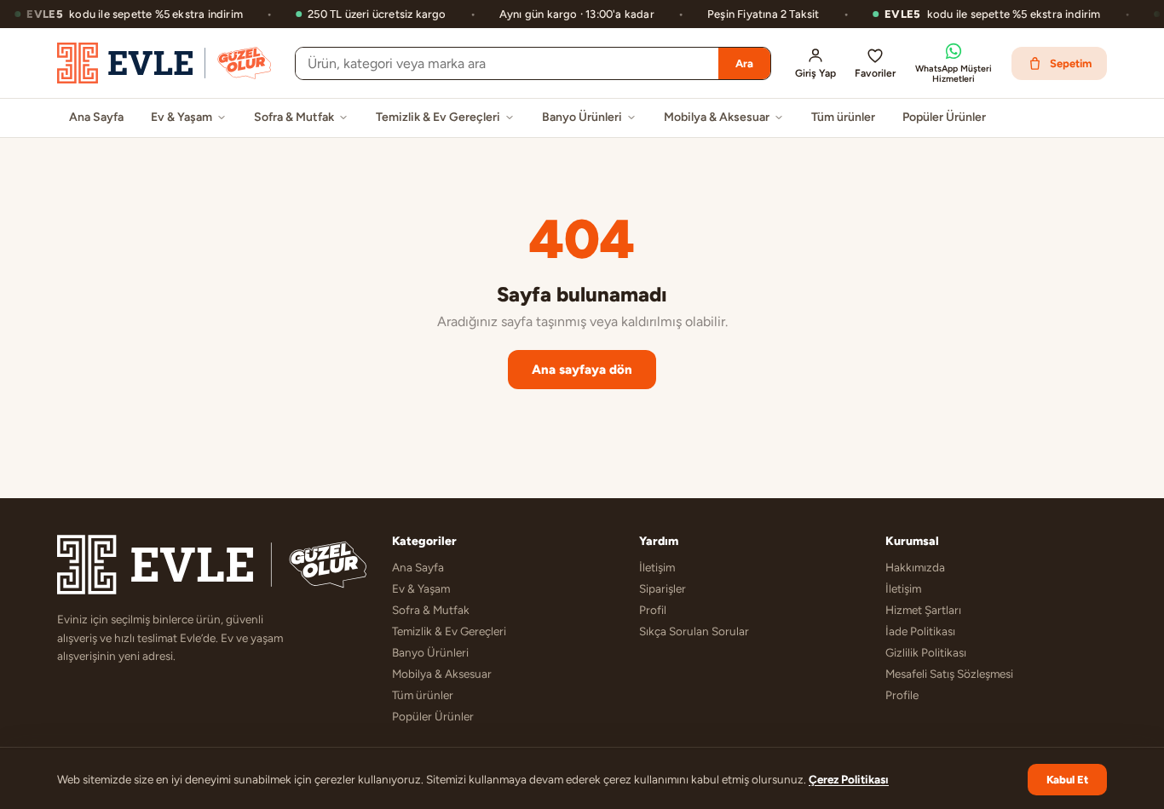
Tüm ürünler (843, 117)
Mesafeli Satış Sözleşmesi (949, 673)
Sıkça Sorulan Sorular (694, 631)
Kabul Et (1067, 779)
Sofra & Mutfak (294, 117)
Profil (652, 610)
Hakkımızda (915, 567)
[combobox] (507, 63)
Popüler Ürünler (944, 117)
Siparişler (662, 588)
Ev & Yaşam (181, 117)
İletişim (657, 567)
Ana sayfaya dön (582, 369)
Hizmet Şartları (923, 610)
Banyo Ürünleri (582, 117)
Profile (902, 695)
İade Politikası (920, 631)
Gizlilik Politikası (925, 652)
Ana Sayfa (96, 117)
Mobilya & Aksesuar (716, 117)
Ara (744, 63)
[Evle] (164, 63)
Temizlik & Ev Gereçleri (438, 117)
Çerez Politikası (849, 779)
